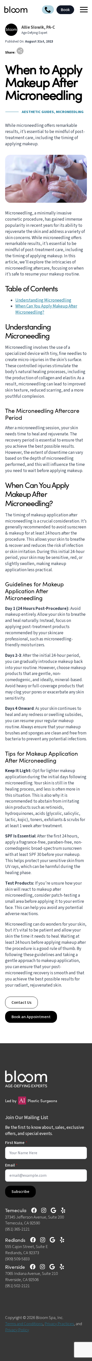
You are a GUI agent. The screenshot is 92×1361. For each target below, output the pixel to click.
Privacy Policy (17, 1330)
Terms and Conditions (24, 1324)
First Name (16, 1143)
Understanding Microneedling (43, 300)
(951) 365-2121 (17, 1230)
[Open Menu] (82, 10)
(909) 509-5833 (17, 1259)
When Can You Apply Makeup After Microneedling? (46, 309)
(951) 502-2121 (17, 1286)
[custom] (34, 1210)
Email (11, 1165)
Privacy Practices (59, 1324)
